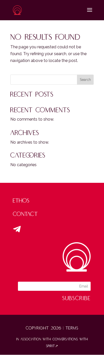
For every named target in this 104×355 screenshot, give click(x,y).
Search (85, 80)
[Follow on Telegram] (16, 229)
